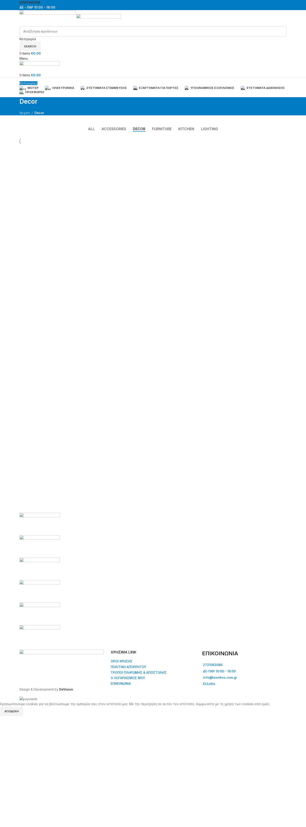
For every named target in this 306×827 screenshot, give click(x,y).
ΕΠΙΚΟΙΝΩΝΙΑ (29, 2)
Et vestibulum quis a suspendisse (57, 159)
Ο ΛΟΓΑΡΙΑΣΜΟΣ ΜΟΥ (128, 678)
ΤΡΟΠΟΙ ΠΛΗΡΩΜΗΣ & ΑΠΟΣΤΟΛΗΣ (138, 672)
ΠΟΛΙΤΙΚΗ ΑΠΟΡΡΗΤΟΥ (128, 667)
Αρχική (24, 113)
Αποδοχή (11, 711)
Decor (39, 113)
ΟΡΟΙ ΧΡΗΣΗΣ (121, 661)
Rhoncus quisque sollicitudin (141, 159)
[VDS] (153, 580)
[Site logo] (47, 18)
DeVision (66, 689)
